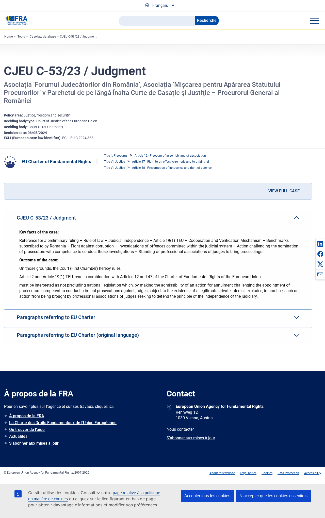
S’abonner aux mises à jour (34, 443)
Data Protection (288, 473)
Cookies (267, 473)
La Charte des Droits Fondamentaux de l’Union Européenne (63, 422)
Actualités (18, 436)
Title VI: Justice (114, 161)
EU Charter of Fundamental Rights (56, 161)
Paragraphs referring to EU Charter (56, 317)
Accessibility (312, 473)
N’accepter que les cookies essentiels (273, 496)
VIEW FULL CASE (284, 191)
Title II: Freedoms (115, 155)
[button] (320, 244)
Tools (21, 36)
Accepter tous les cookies (207, 496)
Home (8, 36)
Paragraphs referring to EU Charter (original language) (78, 335)
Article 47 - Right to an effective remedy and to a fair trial (170, 161)
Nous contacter (180, 429)
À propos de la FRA (26, 415)
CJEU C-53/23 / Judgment (78, 36)
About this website (222, 473)
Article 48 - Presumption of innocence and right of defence (172, 168)
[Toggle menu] (314, 20)
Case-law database (43, 36)
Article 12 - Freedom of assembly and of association (170, 155)
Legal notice (248, 473)
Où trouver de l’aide (27, 429)
